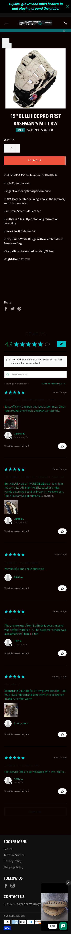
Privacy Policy (13, 861)
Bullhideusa (18, 916)
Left (5, 40)
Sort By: (46, 383)
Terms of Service (14, 855)
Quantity (9, 140)
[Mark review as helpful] (62, 446)
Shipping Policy (13, 867)
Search (8, 849)
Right (6, 45)
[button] (53, 344)
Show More (48, 495)
